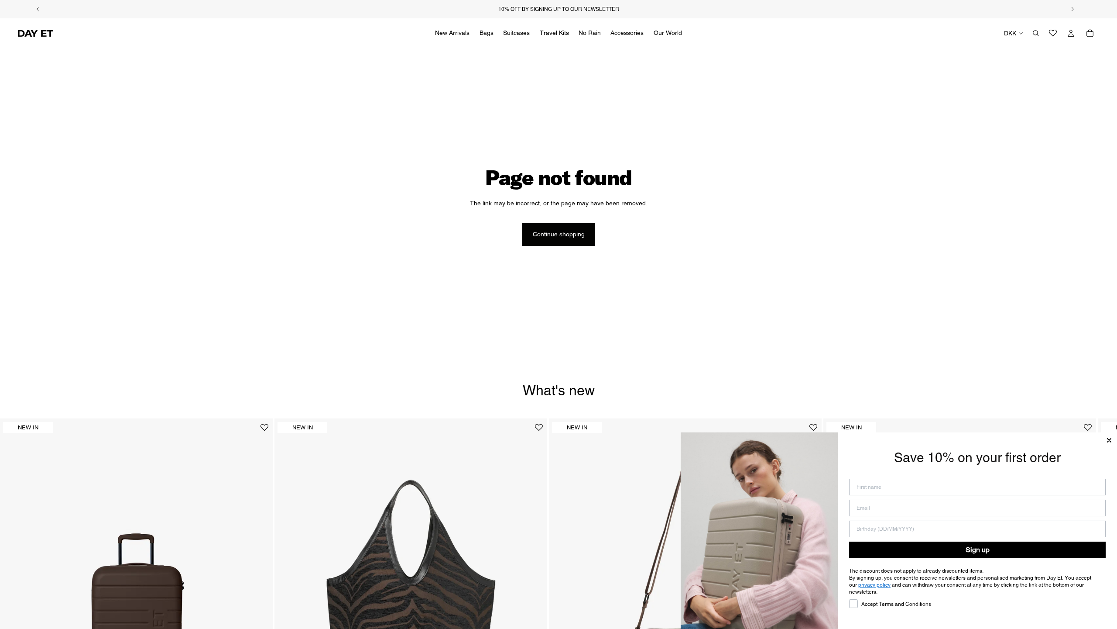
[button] (264, 431)
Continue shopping (559, 234)
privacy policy (874, 585)
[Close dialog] (1109, 440)
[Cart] (1090, 33)
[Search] (1035, 33)
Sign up (978, 550)
